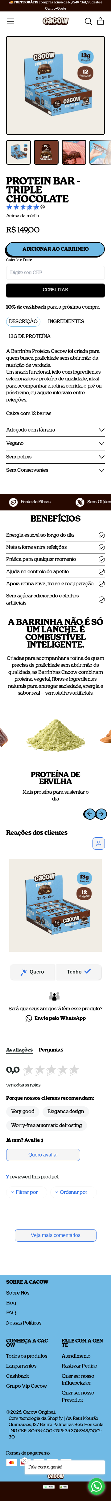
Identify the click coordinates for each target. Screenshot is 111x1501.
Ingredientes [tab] (66, 321)
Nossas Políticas (23, 1323)
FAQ (11, 1312)
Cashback (17, 1376)
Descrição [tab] (23, 321)
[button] (88, 21)
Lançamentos (21, 1366)
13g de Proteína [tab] (30, 336)
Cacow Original (39, 1412)
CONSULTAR (55, 290)
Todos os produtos (26, 1356)
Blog (11, 1302)
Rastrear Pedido (79, 1366)
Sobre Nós (17, 1293)
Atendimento (76, 1356)
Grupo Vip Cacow (26, 1386)
